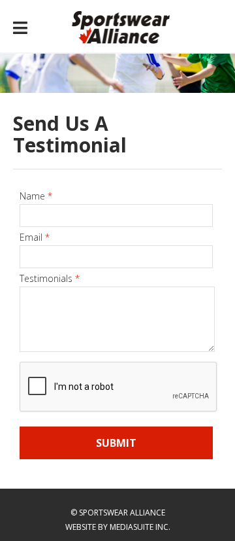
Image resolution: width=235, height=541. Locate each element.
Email (35, 237)
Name (36, 196)
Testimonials (50, 278)
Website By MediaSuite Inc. (117, 526)
